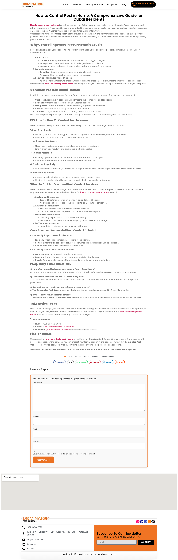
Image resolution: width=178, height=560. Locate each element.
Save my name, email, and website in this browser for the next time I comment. (64, 454)
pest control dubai (107, 356)
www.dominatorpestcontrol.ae (59, 326)
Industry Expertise (94, 4)
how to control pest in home (59, 83)
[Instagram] (137, 521)
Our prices (112, 4)
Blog (124, 4)
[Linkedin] (145, 521)
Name (36, 416)
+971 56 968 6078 (145, 3)
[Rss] (149, 521)
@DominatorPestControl (58, 329)
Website (36, 442)
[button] (59, 362)
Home (65, 4)
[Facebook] (141, 521)
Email (35, 429)
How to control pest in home (44, 25)
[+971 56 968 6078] (133, 4)
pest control (94, 356)
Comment (37, 383)
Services (77, 4)
